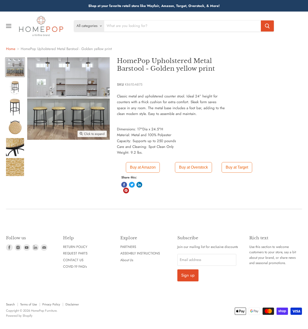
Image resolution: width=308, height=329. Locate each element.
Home (10, 49)
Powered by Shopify (19, 315)
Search (10, 304)
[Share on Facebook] (124, 185)
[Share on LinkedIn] (139, 185)
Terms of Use (28, 304)
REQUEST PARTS (75, 253)
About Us (126, 260)
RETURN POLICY (75, 246)
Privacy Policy (51, 304)
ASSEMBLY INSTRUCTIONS (140, 253)
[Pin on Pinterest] (126, 190)
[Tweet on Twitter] (132, 185)
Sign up (188, 275)
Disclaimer (72, 304)
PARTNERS (128, 246)
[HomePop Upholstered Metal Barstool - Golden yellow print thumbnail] (15, 67)
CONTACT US (73, 260)
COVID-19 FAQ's (75, 266)
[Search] (267, 26)
